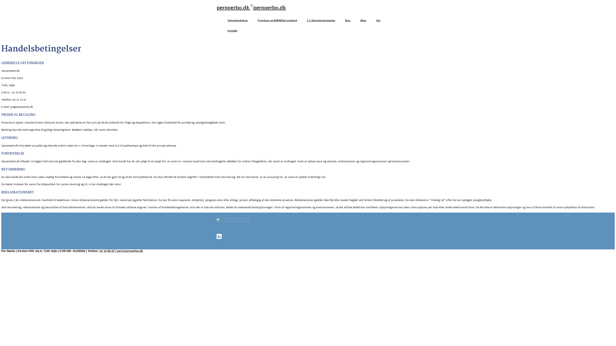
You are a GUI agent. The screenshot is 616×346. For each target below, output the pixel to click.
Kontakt (232, 30)
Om (378, 20)
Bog (347, 20)
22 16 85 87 (107, 251)
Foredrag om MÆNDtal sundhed (277, 20)
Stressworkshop (238, 20)
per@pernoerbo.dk (130, 251)
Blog (363, 20)
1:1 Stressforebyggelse (321, 20)
